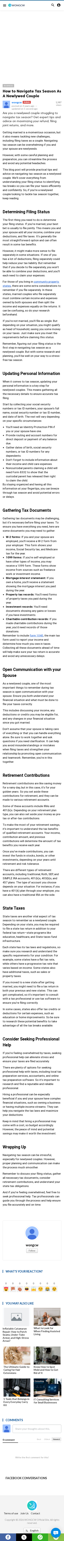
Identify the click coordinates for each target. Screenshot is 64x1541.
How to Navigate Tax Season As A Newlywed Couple (32, 93)
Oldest (47, 1439)
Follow (32, 1250)
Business (8, 85)
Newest (56, 1439)
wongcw (17, 102)
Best (39, 1439)
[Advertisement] (32, 44)
